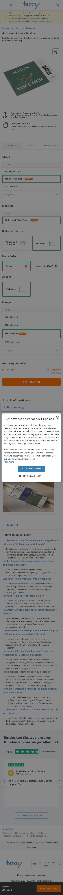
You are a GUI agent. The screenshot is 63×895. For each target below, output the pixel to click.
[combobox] (57, 417)
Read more (9, 462)
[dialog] (31, 447)
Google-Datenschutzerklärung (21, 459)
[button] (32, 476)
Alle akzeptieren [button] (31, 468)
